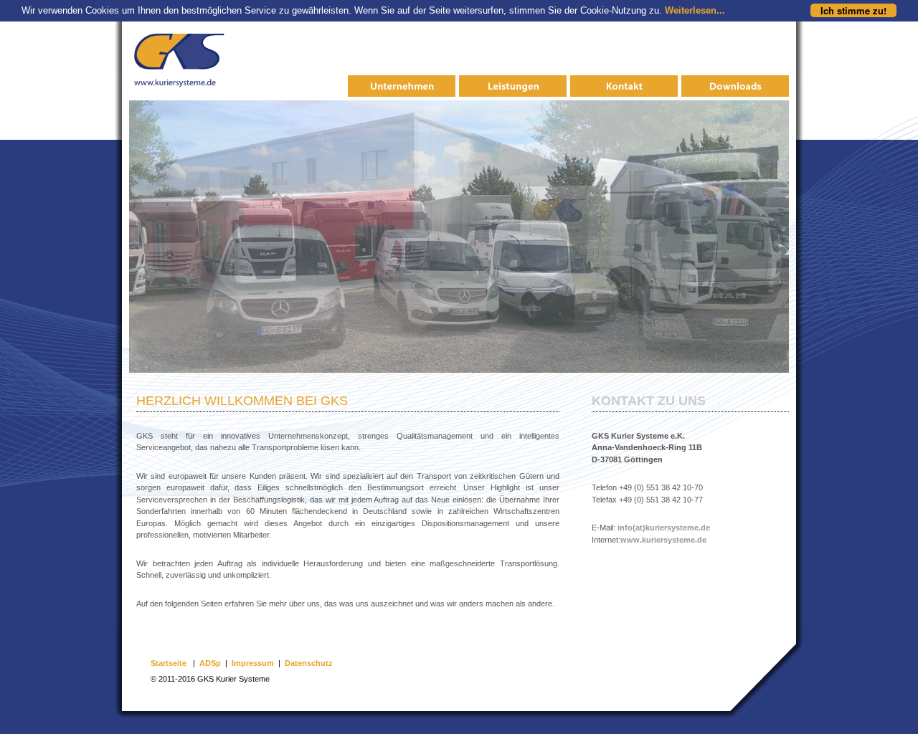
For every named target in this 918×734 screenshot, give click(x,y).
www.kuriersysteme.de (663, 539)
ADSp (210, 663)
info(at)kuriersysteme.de (663, 527)
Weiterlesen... (695, 10)
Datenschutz (309, 663)
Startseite (168, 663)
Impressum (253, 663)
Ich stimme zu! (853, 10)
